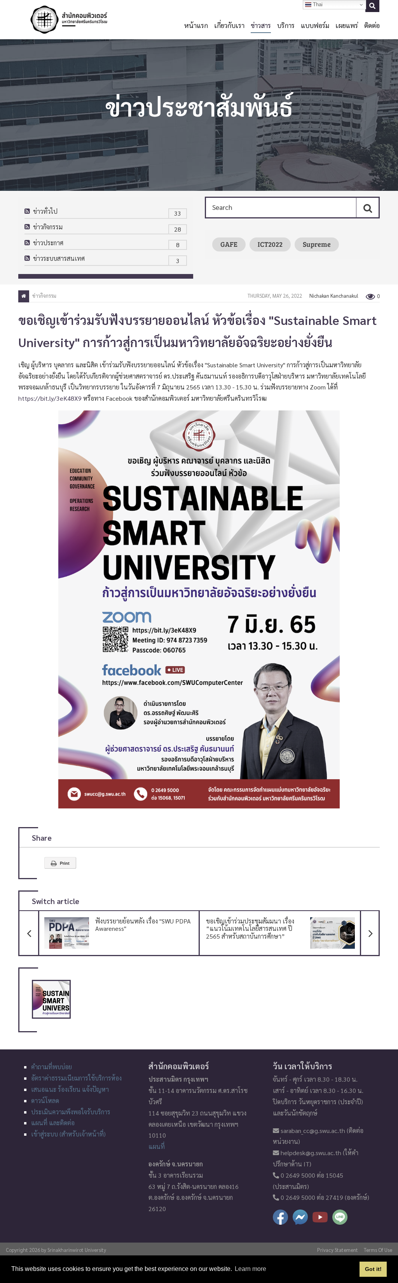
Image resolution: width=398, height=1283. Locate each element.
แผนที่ (156, 1146)
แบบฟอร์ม (315, 25)
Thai (317, 4)
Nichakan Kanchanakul (333, 295)
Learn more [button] (250, 1269)
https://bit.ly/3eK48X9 (50, 398)
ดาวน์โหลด (45, 1100)
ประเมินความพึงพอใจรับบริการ (70, 1112)
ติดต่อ (372, 25)
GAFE (228, 244)
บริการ (286, 25)
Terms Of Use (378, 1249)
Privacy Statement (337, 1249)
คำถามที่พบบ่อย (51, 1067)
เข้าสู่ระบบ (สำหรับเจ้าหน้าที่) (68, 1134)
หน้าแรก (196, 25)
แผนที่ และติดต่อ (53, 1123)
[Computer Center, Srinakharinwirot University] (69, 19)
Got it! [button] (373, 1269)
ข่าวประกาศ (48, 243)
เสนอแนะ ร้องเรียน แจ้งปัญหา (70, 1089)
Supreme (317, 244)
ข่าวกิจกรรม (48, 227)
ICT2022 (270, 244)
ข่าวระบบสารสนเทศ (59, 258)
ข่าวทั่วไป (45, 211)
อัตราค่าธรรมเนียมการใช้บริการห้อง (76, 1078)
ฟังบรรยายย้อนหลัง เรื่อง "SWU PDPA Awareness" (114, 921)
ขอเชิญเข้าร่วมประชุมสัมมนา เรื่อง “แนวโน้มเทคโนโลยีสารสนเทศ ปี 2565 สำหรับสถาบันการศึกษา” (293, 925)
